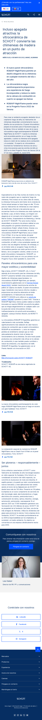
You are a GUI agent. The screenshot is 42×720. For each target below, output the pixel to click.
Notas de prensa (9, 21)
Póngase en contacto (21, 547)
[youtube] (27, 715)
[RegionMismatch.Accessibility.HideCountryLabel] (39, 3)
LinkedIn (23, 617)
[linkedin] (21, 715)
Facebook (22, 624)
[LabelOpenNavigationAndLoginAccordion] (34, 14)
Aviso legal (8, 706)
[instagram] (18, 715)
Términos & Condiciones (21, 708)
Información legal (17, 706)
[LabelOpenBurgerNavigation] (39, 14)
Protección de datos (30, 706)
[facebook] (15, 715)
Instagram (22, 639)
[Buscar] (28, 14)
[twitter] (24, 715)
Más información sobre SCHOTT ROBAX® (17, 358)
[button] (21, 656)
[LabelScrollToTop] (37, 649)
